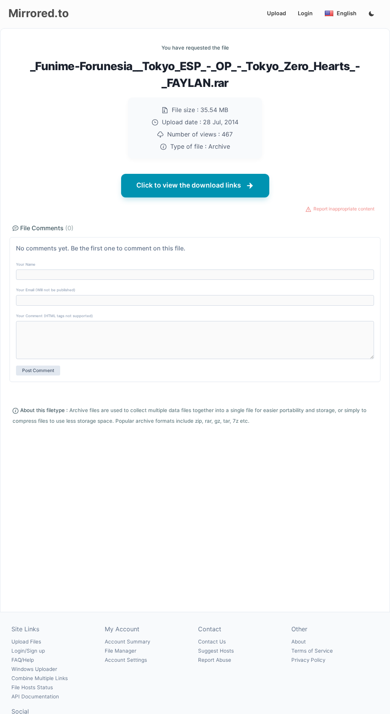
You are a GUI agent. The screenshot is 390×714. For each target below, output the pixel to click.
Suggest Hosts (216, 651)
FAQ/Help (22, 660)
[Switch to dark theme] (371, 14)
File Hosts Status (32, 687)
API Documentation (35, 696)
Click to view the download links (188, 185)
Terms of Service (312, 651)
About (298, 642)
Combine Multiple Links (39, 678)
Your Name (25, 264)
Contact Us (212, 642)
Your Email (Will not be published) (45, 290)
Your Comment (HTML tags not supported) (54, 316)
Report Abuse (214, 660)
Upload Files (26, 642)
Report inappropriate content (343, 209)
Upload (276, 13)
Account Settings (126, 660)
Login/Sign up (28, 651)
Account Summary (127, 642)
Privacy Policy (308, 660)
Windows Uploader (34, 669)
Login (305, 13)
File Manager (120, 651)
